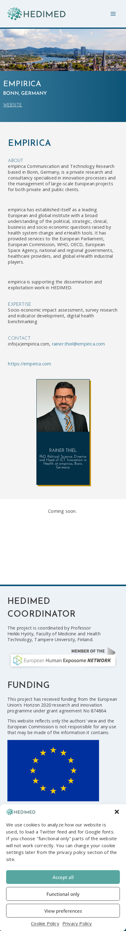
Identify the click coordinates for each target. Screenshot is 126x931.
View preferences (63, 911)
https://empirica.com (29, 364)
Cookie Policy (45, 923)
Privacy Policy (77, 923)
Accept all (63, 877)
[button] (117, 812)
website (12, 105)
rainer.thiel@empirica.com (78, 344)
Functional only (63, 894)
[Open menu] (113, 13)
